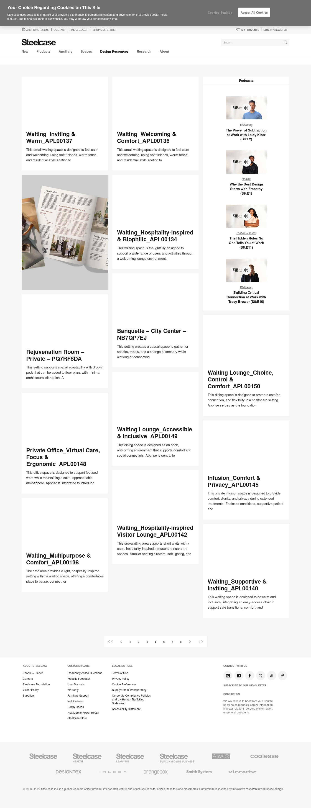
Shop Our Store (104, 29)
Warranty (73, 690)
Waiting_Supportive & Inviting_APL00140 (237, 584)
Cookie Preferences (124, 684)
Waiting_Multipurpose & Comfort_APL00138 (58, 558)
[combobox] (255, 42)
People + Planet (33, 673)
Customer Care (78, 665)
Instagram (227, 675)
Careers (28, 678)
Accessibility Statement (126, 709)
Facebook (249, 675)
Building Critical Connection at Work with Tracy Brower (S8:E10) (246, 297)
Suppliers (29, 695)
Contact (60, 29)
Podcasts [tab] (246, 80)
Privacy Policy (120, 678)
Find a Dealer (79, 29)
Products (43, 51)
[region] (155, 13)
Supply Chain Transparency (129, 690)
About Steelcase (35, 665)
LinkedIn (238, 675)
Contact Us (231, 694)
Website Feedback (78, 678)
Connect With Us (235, 665)
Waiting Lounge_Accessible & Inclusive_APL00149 (154, 432)
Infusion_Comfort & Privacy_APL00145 (234, 481)
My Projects (250, 29)
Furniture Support (78, 695)
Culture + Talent (246, 233)
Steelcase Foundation (36, 684)
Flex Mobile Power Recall (83, 712)
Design (246, 179)
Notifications (75, 701)
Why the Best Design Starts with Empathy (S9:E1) (246, 189)
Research (144, 51)
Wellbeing (246, 124)
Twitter (260, 675)
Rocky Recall (75, 707)
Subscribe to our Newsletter (244, 685)
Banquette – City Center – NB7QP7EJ (151, 334)
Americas (37, 29)
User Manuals (76, 684)
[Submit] (285, 42)
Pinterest (282, 675)
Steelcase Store (77, 718)
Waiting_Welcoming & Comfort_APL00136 (146, 137)
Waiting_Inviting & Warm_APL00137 (50, 137)
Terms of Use (120, 673)
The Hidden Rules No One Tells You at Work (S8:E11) (246, 243)
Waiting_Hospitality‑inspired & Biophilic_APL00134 (155, 235)
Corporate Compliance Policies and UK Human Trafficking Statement (131, 699)
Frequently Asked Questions (84, 673)
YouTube (271, 675)
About (164, 51)
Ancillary (65, 51)
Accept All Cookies (254, 12)
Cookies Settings (220, 12)
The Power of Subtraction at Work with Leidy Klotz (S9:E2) (246, 135)
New (25, 51)
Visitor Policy (31, 690)
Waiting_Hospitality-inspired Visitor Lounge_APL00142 (155, 530)
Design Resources (114, 51)
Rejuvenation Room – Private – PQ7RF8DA (55, 355)
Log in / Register (275, 29)
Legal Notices (122, 665)
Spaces (86, 51)
